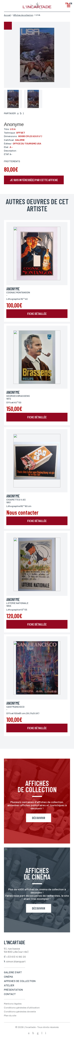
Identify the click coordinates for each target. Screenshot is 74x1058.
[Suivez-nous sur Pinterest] (45, 1033)
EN (70, 3)
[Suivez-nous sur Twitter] (33, 1033)
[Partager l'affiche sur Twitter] (21, 113)
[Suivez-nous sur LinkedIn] (41, 1033)
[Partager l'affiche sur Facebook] (18, 113)
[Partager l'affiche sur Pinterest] (23, 113)
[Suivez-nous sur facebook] (28, 1033)
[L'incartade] (37, 8)
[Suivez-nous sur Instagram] (37, 1033)
